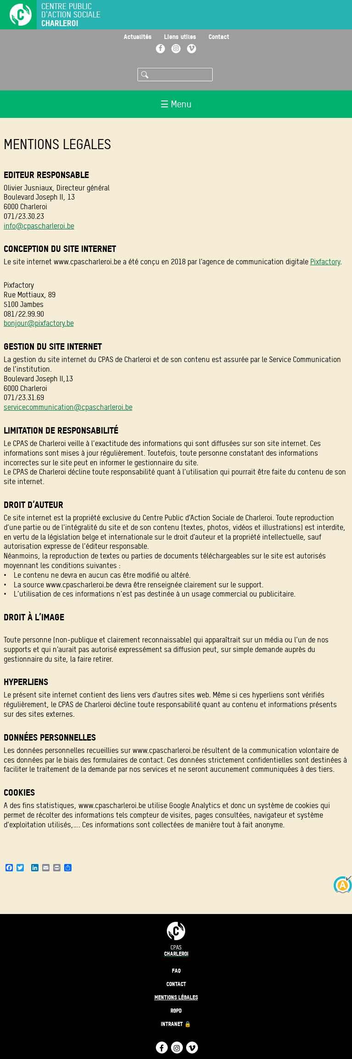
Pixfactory (325, 261)
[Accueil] (16, 15)
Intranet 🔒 (176, 1023)
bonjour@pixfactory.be (39, 323)
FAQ (176, 970)
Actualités (138, 36)
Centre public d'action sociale (70, 15)
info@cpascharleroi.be (39, 226)
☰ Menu (176, 104)
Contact (219, 36)
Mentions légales (176, 997)
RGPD (176, 1010)
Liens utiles (180, 36)
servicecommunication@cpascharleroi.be (68, 407)
